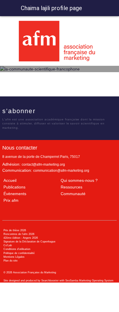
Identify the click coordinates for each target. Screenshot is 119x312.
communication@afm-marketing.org (61, 171)
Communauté (73, 193)
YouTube (72, 112)
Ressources (71, 187)
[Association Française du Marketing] (59, 41)
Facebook (41, 112)
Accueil (9, 180)
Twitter (51, 112)
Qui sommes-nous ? (79, 180)
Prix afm (10, 200)
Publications (14, 187)
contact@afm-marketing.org (43, 164)
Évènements (14, 193)
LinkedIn (62, 112)
